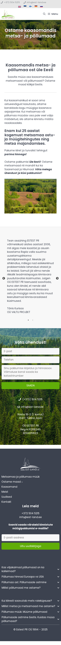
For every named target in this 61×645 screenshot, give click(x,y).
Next (57, 278)
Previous (3, 278)
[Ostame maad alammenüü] (22, 482)
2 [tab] (32, 320)
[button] (44, 14)
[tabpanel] (30, 278)
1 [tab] (28, 320)
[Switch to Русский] (41, 6)
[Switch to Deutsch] (35, 6)
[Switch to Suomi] (30, 6)
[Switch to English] (19, 7)
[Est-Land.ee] (8, 14)
